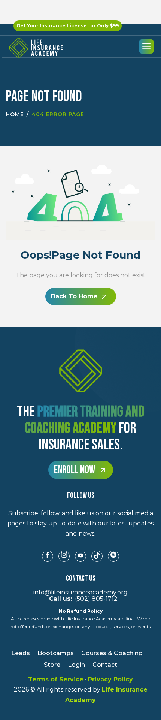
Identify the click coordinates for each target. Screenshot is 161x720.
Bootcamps (55, 653)
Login (76, 664)
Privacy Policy (110, 679)
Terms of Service (55, 679)
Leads (20, 653)
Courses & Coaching (112, 653)
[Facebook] (47, 556)
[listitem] (80, 523)
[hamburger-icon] (146, 46)
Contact (104, 664)
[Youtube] (80, 556)
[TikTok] (97, 556)
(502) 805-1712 (80, 598)
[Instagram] (64, 556)
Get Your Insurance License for (67, 25)
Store (52, 664)
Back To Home (74, 296)
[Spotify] (113, 556)
